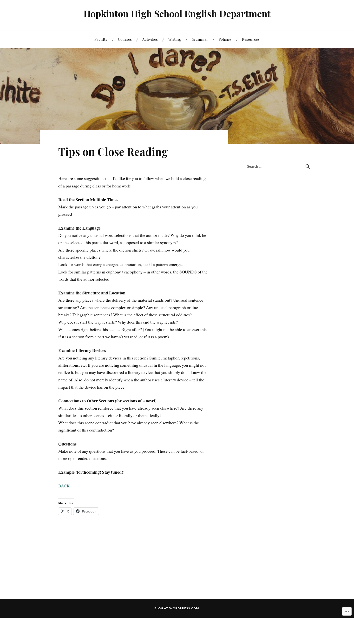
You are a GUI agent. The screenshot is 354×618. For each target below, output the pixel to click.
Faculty (100, 39)
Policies (225, 39)
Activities (150, 39)
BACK (64, 486)
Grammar (200, 39)
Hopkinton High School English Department (177, 13)
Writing (174, 39)
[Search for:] (278, 166)
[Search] (307, 166)
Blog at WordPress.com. (177, 608)
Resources (251, 39)
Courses (125, 39)
